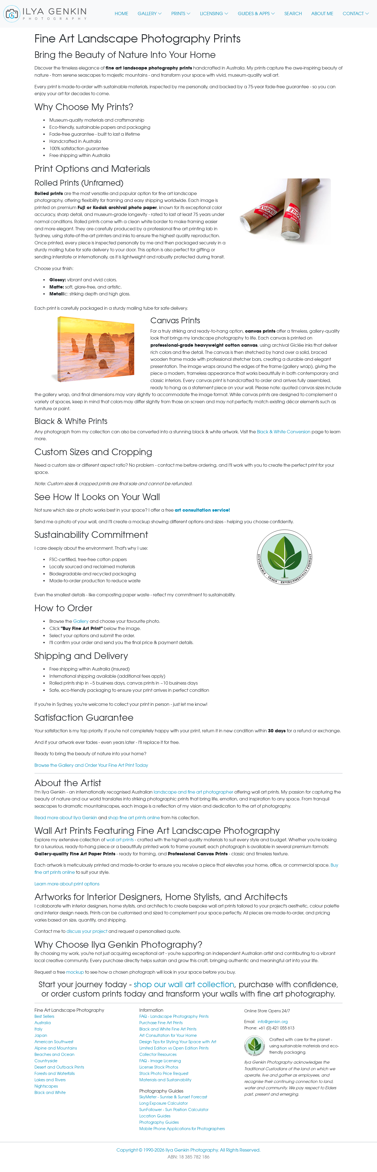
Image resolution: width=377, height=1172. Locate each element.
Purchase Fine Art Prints (160, 1022)
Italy (38, 1029)
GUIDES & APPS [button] (254, 13)
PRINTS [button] (178, 13)
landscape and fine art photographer (193, 792)
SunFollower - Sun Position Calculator (173, 1109)
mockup (75, 972)
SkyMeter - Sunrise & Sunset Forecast (173, 1096)
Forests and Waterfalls (54, 1073)
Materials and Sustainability (165, 1079)
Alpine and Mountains (55, 1048)
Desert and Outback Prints (59, 1067)
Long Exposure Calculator (163, 1103)
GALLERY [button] (147, 13)
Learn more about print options (66, 884)
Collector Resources (157, 1054)
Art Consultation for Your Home (168, 1035)
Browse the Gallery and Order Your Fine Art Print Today (91, 765)
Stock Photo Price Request (164, 1073)
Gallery (81, 621)
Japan (40, 1035)
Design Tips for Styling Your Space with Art (177, 1041)
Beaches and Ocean (54, 1054)
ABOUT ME (322, 13)
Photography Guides (159, 1122)
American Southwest (53, 1041)
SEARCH (293, 13)
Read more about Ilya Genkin (65, 817)
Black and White (50, 1092)
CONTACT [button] (353, 13)
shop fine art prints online (134, 817)
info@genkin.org (273, 1021)
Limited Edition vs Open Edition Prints (173, 1048)
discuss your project (87, 931)
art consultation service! (202, 510)
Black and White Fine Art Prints (167, 1029)
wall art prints (120, 839)
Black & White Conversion (283, 431)
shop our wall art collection (184, 984)
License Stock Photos (158, 1067)
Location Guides (154, 1116)
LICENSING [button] (211, 13)
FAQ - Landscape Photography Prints (173, 1016)
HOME (121, 13)
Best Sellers (44, 1016)
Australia (42, 1022)
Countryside (45, 1060)
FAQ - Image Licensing (160, 1060)
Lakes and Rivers (49, 1079)
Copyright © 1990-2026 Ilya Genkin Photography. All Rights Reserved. (188, 1150)
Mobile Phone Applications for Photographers (182, 1128)
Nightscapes (46, 1086)
